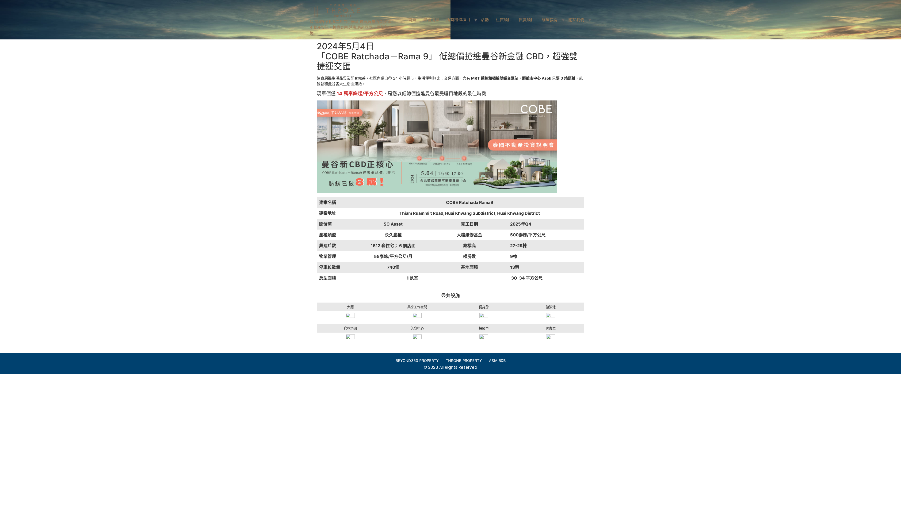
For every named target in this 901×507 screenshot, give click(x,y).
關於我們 (576, 20)
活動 (485, 20)
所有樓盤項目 (458, 20)
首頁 (412, 20)
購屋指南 (550, 20)
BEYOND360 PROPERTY (417, 360)
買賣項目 (527, 20)
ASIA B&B (497, 360)
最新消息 (431, 20)
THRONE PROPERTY (464, 360)
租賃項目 (504, 20)
